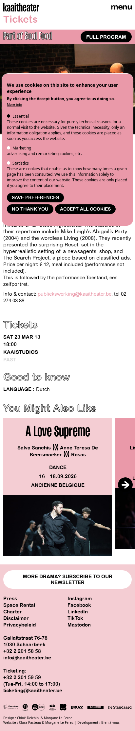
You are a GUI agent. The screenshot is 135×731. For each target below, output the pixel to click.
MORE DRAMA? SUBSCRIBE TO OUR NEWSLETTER (67, 579)
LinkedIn (78, 612)
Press (10, 599)
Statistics (20, 163)
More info (14, 104)
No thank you (30, 209)
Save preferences (35, 197)
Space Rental (19, 605)
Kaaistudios (20, 352)
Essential (20, 116)
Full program (106, 37)
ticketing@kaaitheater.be (32, 691)
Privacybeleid (19, 625)
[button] (125, 485)
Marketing (21, 148)
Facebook (79, 605)
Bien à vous (110, 722)
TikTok (75, 618)
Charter (12, 612)
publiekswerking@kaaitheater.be (74, 294)
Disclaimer (16, 618)
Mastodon (79, 625)
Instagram (80, 599)
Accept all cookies (85, 209)
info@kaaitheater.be (27, 658)
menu (121, 6)
